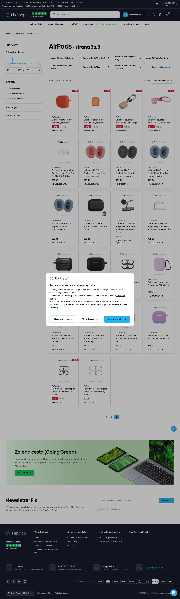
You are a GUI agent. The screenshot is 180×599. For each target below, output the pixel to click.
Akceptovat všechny (117, 319)
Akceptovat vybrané (63, 319)
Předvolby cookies (90, 319)
